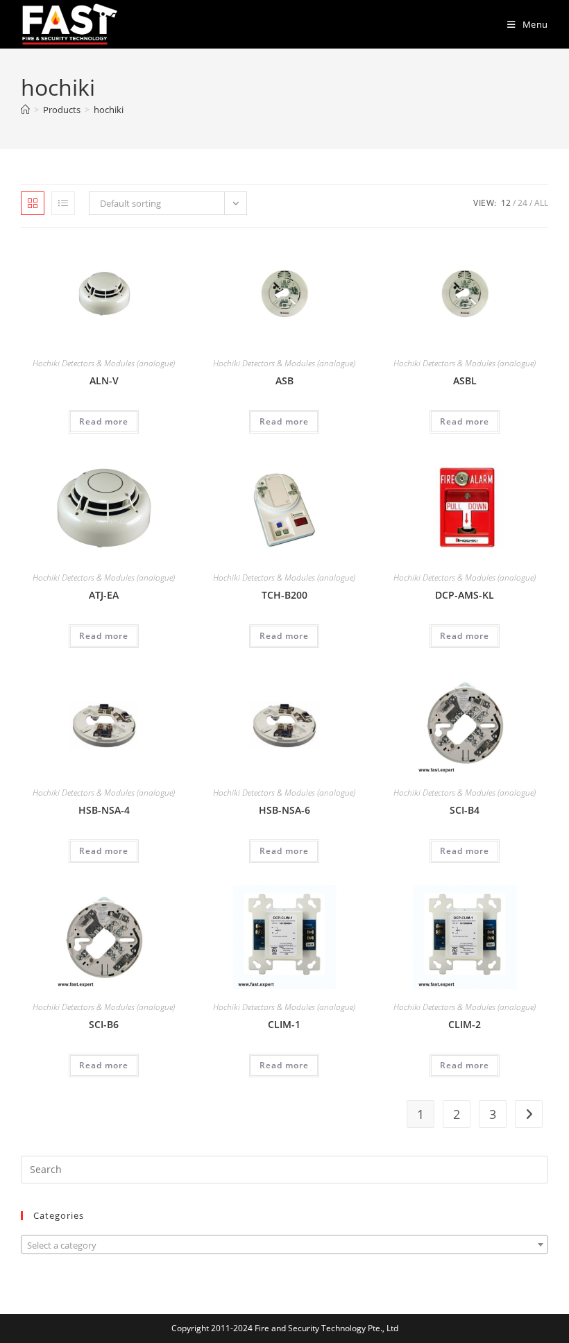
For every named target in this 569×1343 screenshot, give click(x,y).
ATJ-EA (104, 594)
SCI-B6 (104, 1024)
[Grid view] (32, 203)
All (541, 203)
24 (522, 203)
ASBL (465, 380)
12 (506, 203)
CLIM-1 (284, 1024)
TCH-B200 (284, 594)
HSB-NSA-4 (104, 809)
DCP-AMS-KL (464, 594)
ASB (284, 380)
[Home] (25, 109)
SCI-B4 (464, 809)
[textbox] (284, 1245)
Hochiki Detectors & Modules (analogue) (104, 363)
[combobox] (284, 1244)
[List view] (63, 203)
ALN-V (104, 380)
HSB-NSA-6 (284, 809)
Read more (103, 421)
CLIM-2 (464, 1024)
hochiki (109, 109)
